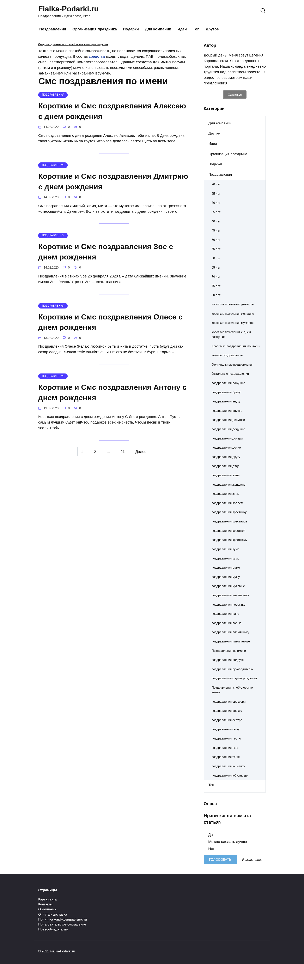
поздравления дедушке (228, 429)
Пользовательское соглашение (62, 924)
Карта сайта (47, 899)
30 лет (216, 202)
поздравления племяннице (231, 641)
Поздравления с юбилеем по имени (232, 690)
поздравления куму (225, 558)
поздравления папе (225, 613)
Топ (196, 29)
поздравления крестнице (229, 521)
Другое (212, 29)
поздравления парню (226, 623)
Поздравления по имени (229, 650)
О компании (47, 909)
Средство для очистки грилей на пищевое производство (73, 44)
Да (210, 835)
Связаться (235, 94)
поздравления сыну (226, 729)
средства (97, 56)
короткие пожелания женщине (233, 313)
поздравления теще (226, 757)
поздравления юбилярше (230, 775)
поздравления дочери (227, 438)
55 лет (216, 249)
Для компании (158, 29)
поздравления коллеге (228, 503)
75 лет (216, 286)
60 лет (216, 258)
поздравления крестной (228, 530)
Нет (210, 849)
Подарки (131, 29)
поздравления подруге (228, 659)
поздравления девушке (228, 419)
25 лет (216, 193)
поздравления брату (226, 392)
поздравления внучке (227, 410)
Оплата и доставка (52, 914)
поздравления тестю (226, 738)
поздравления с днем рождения (234, 678)
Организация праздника (94, 29)
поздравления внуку (226, 401)
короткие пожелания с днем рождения (231, 334)
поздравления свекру (227, 710)
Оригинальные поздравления (232, 364)
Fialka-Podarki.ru (68, 9)
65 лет (216, 267)
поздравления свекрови (228, 701)
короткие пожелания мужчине (233, 322)
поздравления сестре (227, 720)
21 (123, 451)
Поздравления (52, 29)
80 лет (216, 295)
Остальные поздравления (230, 373)
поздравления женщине (228, 484)
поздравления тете (225, 747)
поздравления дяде (225, 466)
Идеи (182, 29)
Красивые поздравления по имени (236, 346)
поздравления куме (225, 549)
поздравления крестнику (229, 512)
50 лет (216, 239)
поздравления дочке (226, 447)
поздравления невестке (228, 604)
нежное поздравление (227, 355)
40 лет (216, 221)
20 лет (216, 184)
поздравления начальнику (230, 595)
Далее (140, 451)
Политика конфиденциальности (62, 919)
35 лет (216, 212)
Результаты (252, 859)
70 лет (216, 276)
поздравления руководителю (232, 669)
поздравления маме (226, 567)
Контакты (45, 904)
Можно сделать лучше (227, 842)
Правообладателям (53, 929)
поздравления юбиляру (228, 766)
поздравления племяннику (230, 632)
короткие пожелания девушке (233, 304)
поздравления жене (225, 475)
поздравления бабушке (228, 383)
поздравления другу (226, 457)
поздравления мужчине (228, 586)
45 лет (216, 230)
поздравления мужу (226, 577)
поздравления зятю (225, 493)
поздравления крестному (229, 539)
